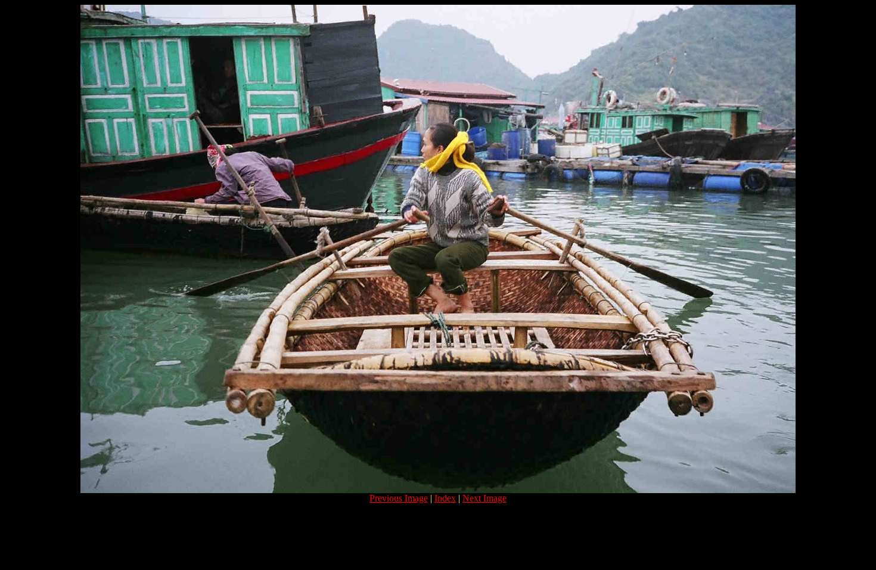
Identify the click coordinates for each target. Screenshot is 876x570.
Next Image (484, 498)
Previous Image (398, 498)
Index (445, 498)
